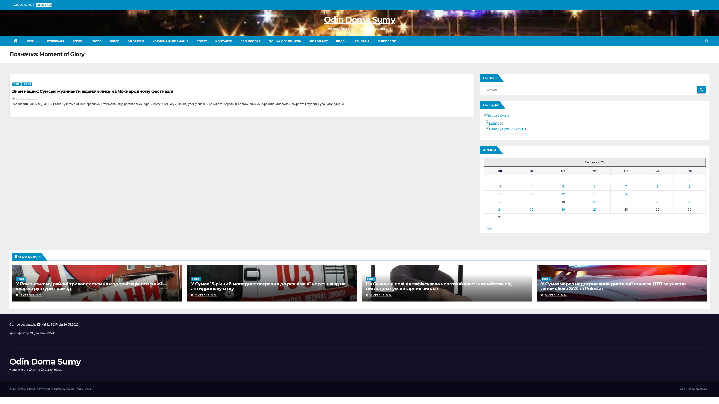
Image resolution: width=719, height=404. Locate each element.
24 (500, 209)
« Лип (488, 228)
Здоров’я (136, 41)
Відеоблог (387, 41)
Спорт (202, 41)
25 (531, 209)
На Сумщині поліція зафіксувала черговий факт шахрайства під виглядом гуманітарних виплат (439, 286)
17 (500, 201)
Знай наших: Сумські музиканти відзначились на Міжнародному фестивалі (92, 91)
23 (689, 201)
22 (657, 201)
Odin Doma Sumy (359, 20)
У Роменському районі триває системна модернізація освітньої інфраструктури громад (89, 286)
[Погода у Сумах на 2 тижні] (506, 128)
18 (531, 201)
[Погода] (494, 123)
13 (595, 194)
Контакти (223, 41)
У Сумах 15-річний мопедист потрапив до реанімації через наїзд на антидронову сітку (268, 286)
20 (595, 201)
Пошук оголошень (698, 389)
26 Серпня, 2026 (206, 295)
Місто (97, 41)
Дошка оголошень (285, 41)
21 (626, 201)
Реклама (362, 41)
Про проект (250, 41)
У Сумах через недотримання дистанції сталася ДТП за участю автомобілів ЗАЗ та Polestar (613, 286)
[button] (706, 41)
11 (531, 194)
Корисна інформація (170, 41)
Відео (115, 41)
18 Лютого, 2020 (26, 98)
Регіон (78, 41)
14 (626, 194)
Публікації (55, 41)
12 (563, 194)
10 (500, 194)
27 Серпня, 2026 (30, 295)
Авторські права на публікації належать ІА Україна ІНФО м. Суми (54, 389)
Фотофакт (318, 41)
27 (595, 209)
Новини (32, 41)
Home (682, 389)
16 (689, 194)
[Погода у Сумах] (496, 115)
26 (563, 209)
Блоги (341, 41)
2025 (12, 389)
